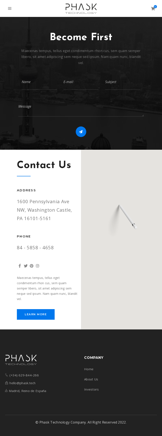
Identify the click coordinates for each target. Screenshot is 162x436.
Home (88, 369)
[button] (121, 222)
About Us (91, 379)
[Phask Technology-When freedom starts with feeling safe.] (81, 8)
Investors (91, 389)
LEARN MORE (36, 314)
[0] (153, 8)
